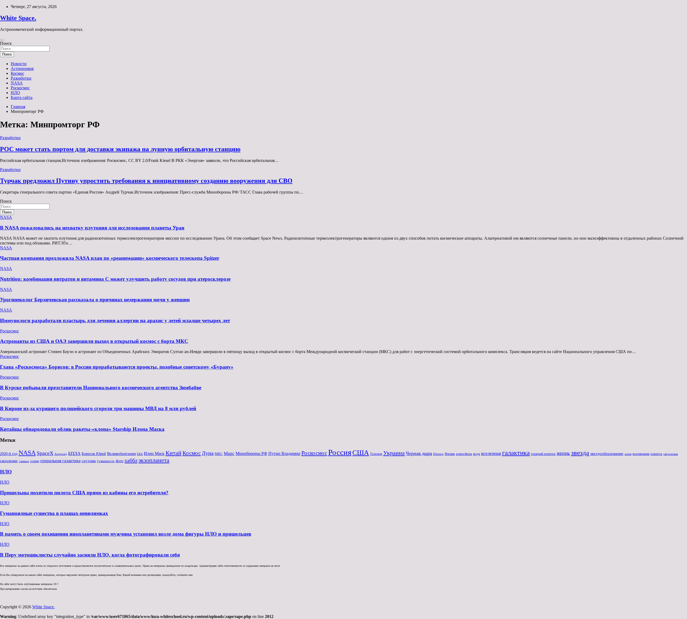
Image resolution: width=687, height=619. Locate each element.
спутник (89, 461)
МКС (219, 454)
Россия (339, 452)
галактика (516, 452)
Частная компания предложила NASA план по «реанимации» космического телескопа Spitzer (109, 258)
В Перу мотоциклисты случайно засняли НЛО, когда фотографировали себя (90, 555)
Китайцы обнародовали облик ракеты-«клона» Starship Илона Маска (82, 429)
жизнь (563, 453)
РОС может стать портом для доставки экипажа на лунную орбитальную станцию (120, 149)
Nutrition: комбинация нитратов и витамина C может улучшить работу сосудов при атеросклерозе (115, 279)
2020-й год (8, 454)
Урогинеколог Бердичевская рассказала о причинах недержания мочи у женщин (95, 299)
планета (656, 454)
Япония (450, 454)
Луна (208, 453)
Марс (229, 453)
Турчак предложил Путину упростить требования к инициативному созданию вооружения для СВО (146, 180)
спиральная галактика (60, 460)
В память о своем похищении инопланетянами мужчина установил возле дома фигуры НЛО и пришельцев (125, 534)
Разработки (21, 78)
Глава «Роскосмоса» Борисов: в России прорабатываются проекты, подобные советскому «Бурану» (116, 367)
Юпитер (438, 454)
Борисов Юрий (94, 454)
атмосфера (464, 454)
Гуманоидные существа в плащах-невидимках (54, 513)
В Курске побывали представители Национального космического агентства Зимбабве (100, 387)
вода (476, 454)
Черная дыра (419, 453)
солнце (34, 461)
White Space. (18, 17)
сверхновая (670, 454)
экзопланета (153, 460)
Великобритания (121, 453)
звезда (580, 452)
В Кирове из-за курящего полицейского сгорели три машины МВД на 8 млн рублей (98, 408)
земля (627, 453)
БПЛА (74, 453)
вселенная (491, 453)
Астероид (60, 454)
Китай (173, 453)
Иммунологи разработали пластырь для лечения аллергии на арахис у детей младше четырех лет (115, 320)
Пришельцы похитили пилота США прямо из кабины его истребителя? (84, 492)
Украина (394, 453)
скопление (9, 461)
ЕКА (140, 453)
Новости (19, 63)
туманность (106, 461)
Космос (17, 73)
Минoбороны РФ (251, 453)
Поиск (6, 43)
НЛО (15, 92)
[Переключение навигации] (2, 40)
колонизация (641, 454)
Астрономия (22, 68)
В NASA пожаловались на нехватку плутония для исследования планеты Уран (92, 228)
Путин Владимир (284, 453)
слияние (24, 461)
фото (119, 461)
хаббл (131, 460)
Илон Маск (154, 453)
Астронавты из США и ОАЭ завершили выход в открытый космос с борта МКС (94, 341)
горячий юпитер (543, 454)
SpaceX (45, 453)
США (360, 453)
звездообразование (606, 453)
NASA (17, 83)
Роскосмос (20, 88)
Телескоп (376, 454)
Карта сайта (21, 97)
